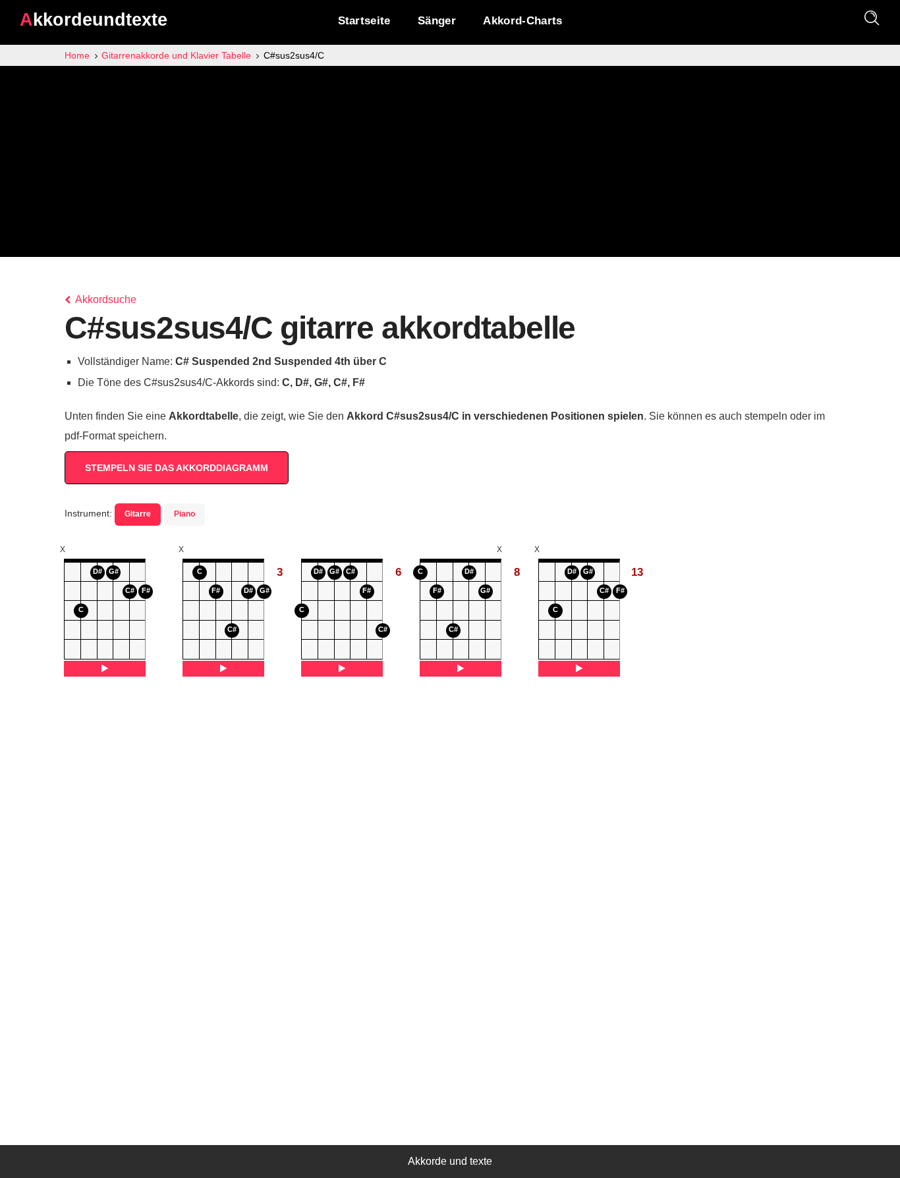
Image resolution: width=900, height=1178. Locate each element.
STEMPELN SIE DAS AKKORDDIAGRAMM (176, 468)
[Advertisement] (450, 164)
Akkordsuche (104, 299)
